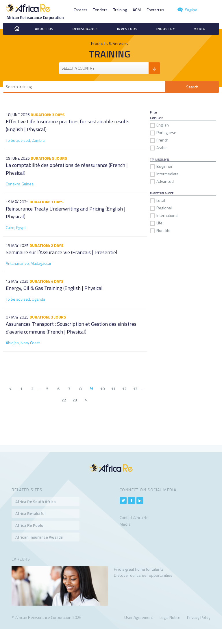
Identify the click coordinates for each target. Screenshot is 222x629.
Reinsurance (85, 28)
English (190, 10)
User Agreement (138, 617)
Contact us (155, 10)
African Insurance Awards (39, 537)
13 (135, 389)
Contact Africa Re (134, 517)
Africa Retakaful (30, 513)
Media (199, 28)
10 (102, 389)
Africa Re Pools (29, 525)
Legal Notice (170, 617)
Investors (127, 28)
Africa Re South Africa (35, 501)
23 (75, 400)
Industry (165, 28)
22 (64, 400)
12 (124, 389)
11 (113, 389)
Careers (80, 10)
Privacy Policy (198, 617)
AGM (137, 10)
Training (120, 10)
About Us (44, 28)
